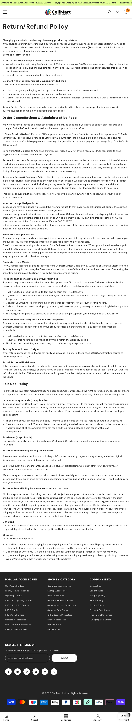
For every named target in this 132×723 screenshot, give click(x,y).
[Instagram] (17, 671)
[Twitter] (54, 671)
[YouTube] (45, 671)
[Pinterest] (26, 671)
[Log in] (117, 12)
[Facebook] (8, 671)
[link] (35, 717)
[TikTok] (35, 671)
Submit (64, 657)
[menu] (5, 12)
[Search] (110, 12)
